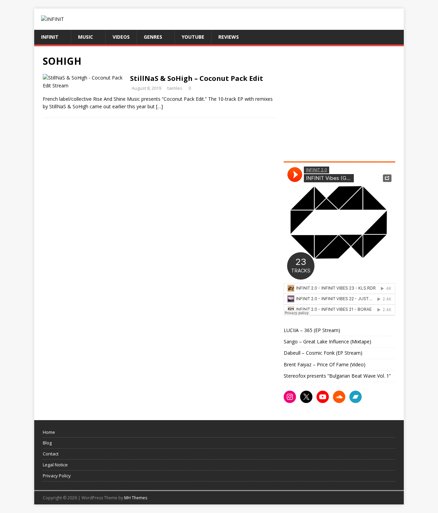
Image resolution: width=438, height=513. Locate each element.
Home (49, 432)
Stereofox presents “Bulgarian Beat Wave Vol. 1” (337, 375)
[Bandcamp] (355, 397)
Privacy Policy (57, 476)
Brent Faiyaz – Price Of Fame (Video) (324, 364)
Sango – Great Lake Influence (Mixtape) (327, 341)
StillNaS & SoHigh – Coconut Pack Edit (196, 78)
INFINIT (50, 37)
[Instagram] (290, 397)
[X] (306, 397)
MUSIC (85, 37)
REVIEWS (228, 37)
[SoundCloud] (339, 397)
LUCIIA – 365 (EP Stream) (312, 330)
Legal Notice (55, 465)
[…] (159, 106)
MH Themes (135, 498)
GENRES (153, 37)
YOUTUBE (193, 37)
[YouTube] (323, 397)
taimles (174, 88)
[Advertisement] (341, 103)
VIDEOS (121, 37)
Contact (51, 454)
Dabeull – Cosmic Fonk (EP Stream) (323, 353)
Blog (47, 443)
